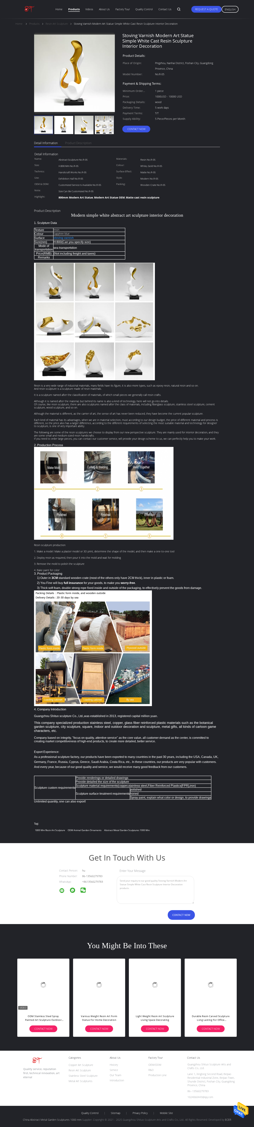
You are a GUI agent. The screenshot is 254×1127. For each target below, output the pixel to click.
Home (58, 9)
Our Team (115, 1075)
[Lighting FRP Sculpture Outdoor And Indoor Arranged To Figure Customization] (101, 985)
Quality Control (144, 9)
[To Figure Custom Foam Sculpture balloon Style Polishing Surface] (157, 985)
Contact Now (136, 129)
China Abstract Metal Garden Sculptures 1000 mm (52, 1119)
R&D (151, 1070)
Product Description (78, 143)
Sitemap (115, 1113)
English (230, 9)
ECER (228, 1119)
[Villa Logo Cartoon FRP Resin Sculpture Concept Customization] (46, 985)
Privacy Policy (140, 1113)
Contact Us (164, 9)
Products (74, 9)
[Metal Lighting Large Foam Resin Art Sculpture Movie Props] (213, 985)
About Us (104, 9)
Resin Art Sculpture (80, 1070)
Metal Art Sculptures (80, 1081)
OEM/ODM (154, 1064)
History (114, 1064)
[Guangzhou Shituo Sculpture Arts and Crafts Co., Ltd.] (64, 891)
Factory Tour (122, 9)
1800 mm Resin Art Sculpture (50, 830)
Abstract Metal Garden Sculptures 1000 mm (127, 830)
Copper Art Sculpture (81, 1065)
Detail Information (46, 143)
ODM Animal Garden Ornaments (85, 830)
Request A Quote (206, 9)
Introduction (117, 1080)
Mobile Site (166, 1113)
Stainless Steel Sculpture (83, 1075)
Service (114, 1070)
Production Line (157, 1075)
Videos (89, 9)
